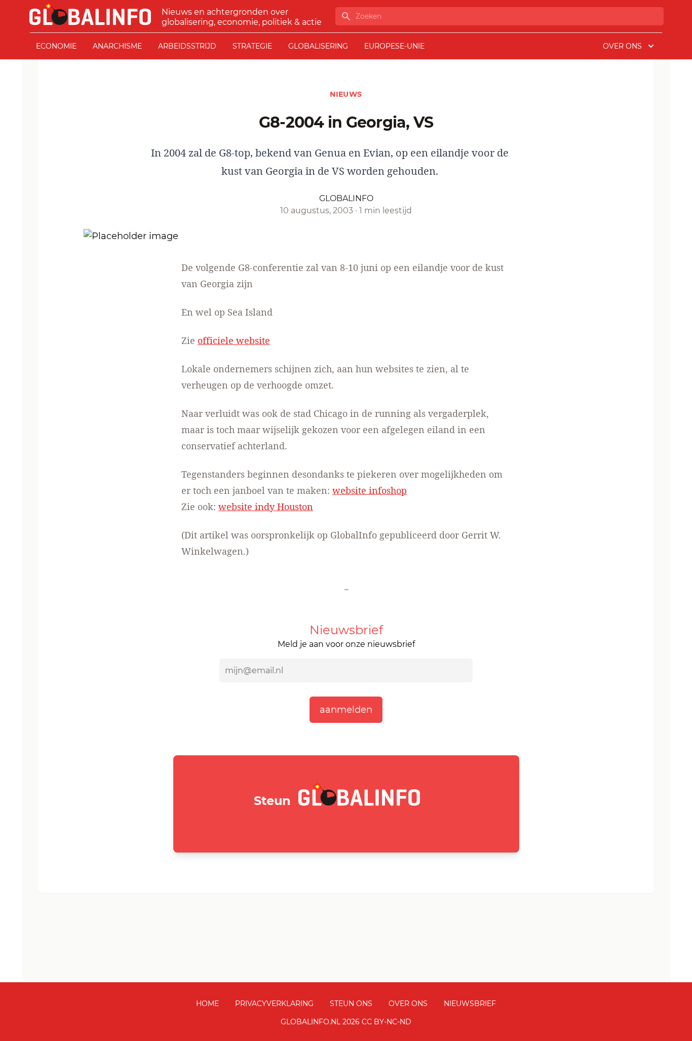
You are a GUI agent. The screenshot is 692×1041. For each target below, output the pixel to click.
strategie (252, 46)
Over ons (408, 1003)
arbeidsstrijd (187, 46)
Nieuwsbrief (470, 1003)
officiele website (234, 340)
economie (56, 46)
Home (207, 1003)
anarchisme (117, 46)
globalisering (318, 46)
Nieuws (346, 94)
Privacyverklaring (274, 1003)
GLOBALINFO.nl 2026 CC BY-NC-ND (346, 1021)
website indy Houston (265, 506)
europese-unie (394, 46)
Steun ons (351, 1003)
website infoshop (369, 490)
